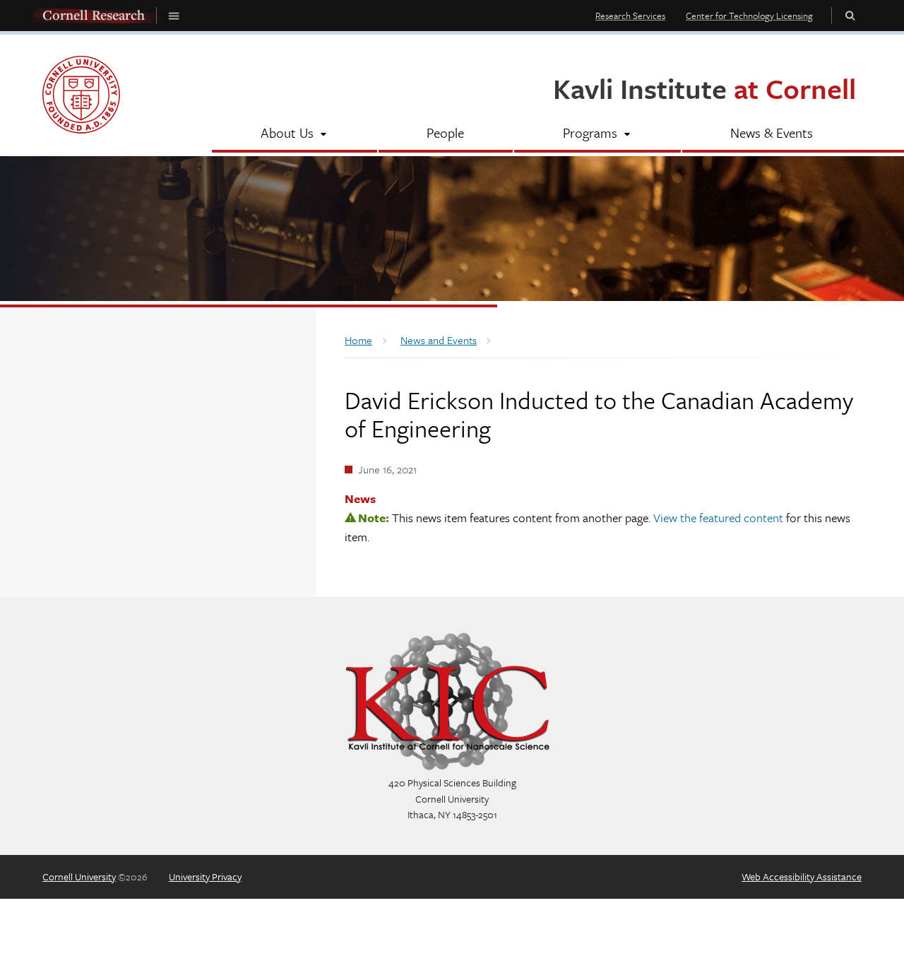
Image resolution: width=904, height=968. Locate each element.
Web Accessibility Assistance (802, 876)
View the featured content (718, 517)
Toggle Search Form (850, 15)
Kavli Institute (704, 88)
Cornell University (79, 876)
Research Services (630, 15)
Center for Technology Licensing (749, 15)
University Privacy (205, 876)
